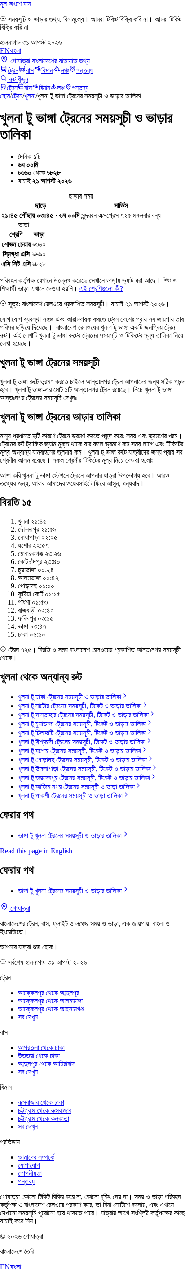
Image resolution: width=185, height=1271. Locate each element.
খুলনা (29, 96)
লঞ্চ (65, 70)
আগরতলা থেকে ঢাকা (41, 1047)
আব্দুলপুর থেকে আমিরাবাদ (46, 1064)
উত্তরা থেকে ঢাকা (39, 1055)
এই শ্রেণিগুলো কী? (101, 288)
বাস (30, 70)
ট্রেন (13, 70)
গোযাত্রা (19, 908)
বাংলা (15, 50)
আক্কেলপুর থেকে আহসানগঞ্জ (51, 1009)
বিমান (47, 70)
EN (5, 50)
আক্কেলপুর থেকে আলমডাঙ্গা (50, 1001)
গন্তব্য (84, 70)
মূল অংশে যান (15, 4)
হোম (5, 96)
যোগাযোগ (29, 1165)
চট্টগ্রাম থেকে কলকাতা (43, 1118)
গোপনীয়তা (30, 1173)
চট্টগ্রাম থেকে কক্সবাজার (44, 1110)
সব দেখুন (28, 1017)
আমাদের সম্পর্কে (36, 1157)
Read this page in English (36, 851)
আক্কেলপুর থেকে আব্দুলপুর (48, 993)
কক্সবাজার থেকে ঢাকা (41, 1102)
